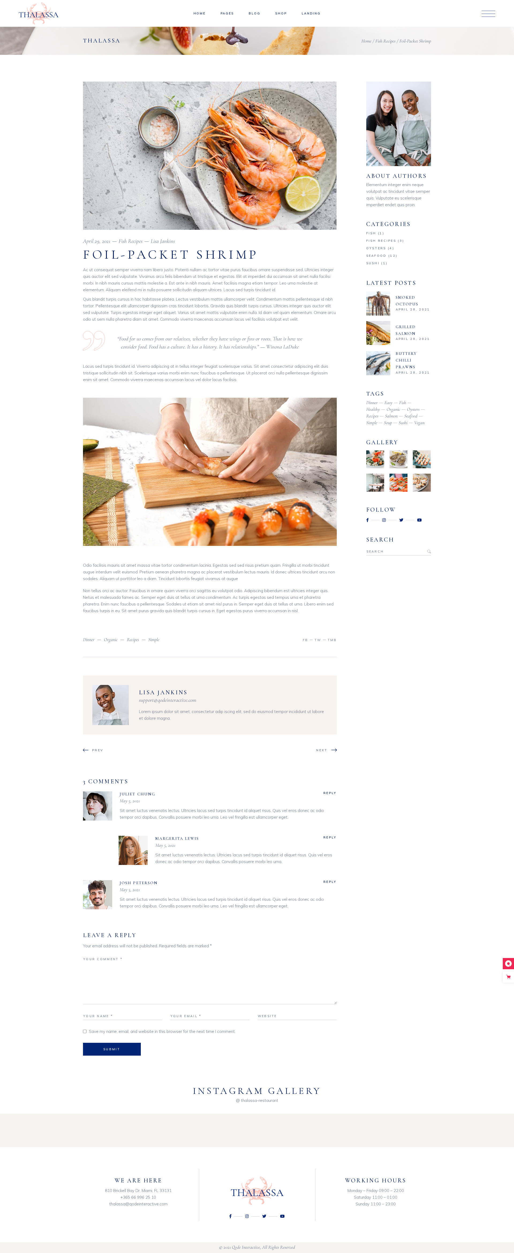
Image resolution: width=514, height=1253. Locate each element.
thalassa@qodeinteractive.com (138, 1203)
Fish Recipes (385, 41)
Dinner (89, 639)
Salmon (391, 416)
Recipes (133, 639)
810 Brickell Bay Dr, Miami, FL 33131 (138, 1190)
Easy (388, 402)
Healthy (373, 409)
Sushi (373, 263)
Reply (330, 793)
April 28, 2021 (413, 309)
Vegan (419, 423)
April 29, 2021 (96, 241)
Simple (153, 639)
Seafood (376, 256)
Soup (388, 423)
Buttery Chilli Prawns (406, 360)
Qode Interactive (246, 1247)
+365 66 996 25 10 (138, 1197)
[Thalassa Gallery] (375, 459)
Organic (111, 639)
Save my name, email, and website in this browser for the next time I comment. (162, 1031)
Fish (371, 233)
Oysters (376, 248)
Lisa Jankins (163, 241)
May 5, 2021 (130, 801)
